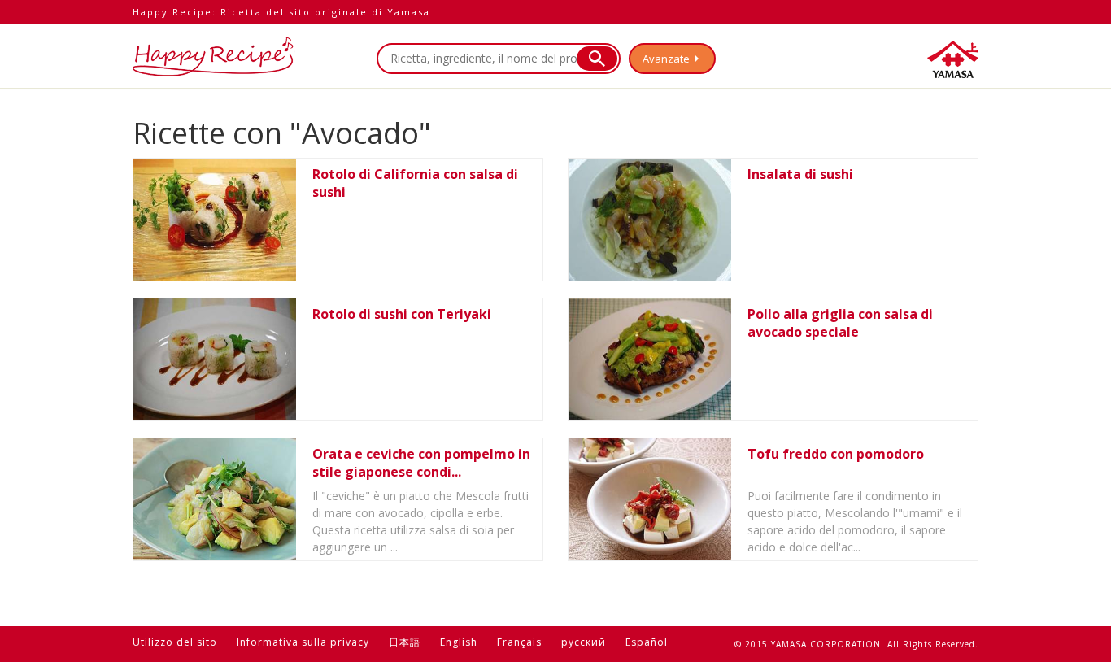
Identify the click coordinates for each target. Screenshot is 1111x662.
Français (519, 642)
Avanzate (666, 58)
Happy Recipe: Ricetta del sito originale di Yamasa (281, 12)
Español (646, 642)
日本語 (404, 642)
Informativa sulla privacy (303, 642)
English (458, 642)
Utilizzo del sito (175, 642)
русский (583, 642)
